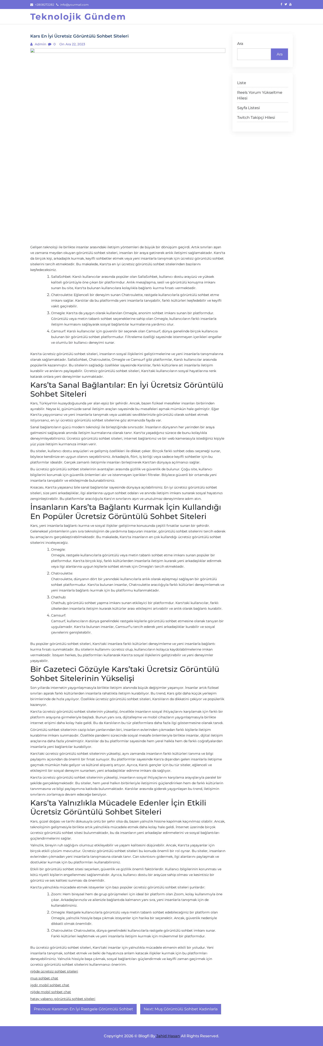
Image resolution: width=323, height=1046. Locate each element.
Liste (241, 83)
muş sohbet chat (44, 978)
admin (40, 44)
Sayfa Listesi (248, 108)
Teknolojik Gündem (78, 16)
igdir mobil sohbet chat (49, 985)
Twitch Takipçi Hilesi (256, 117)
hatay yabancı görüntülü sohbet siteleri (62, 999)
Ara (240, 43)
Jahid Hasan (168, 1036)
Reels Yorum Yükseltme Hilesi (259, 95)
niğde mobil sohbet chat (50, 992)
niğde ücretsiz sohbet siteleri (54, 971)
